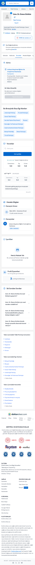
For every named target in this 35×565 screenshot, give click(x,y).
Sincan (7, 350)
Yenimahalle (8, 342)
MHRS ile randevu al (25, 38)
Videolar (3, 418)
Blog (10, 418)
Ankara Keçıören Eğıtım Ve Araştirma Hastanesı (16, 70)
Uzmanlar (4, 481)
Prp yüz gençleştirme (11, 392)
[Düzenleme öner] (15, 17)
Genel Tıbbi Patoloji (10, 116)
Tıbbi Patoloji (14, 9)
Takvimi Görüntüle (17, 97)
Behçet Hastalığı (9, 131)
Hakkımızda (4, 498)
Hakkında (12, 55)
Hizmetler (4, 489)
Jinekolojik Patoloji (9, 113)
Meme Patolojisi (21, 131)
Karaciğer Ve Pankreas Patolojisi (13, 124)
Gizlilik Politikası (5, 505)
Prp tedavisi (8, 403)
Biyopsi (25, 120)
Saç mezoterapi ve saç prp (12, 397)
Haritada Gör (10, 74)
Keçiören (7, 345)
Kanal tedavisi (9, 400)
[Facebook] (13, 563)
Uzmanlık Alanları (6, 484)
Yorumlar (18, 55)
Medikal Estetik (9, 389)
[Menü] (32, 3)
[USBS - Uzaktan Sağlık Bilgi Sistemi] (24, 440)
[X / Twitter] (16, 563)
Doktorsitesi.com (6, 519)
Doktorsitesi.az (5, 522)
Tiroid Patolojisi (8, 135)
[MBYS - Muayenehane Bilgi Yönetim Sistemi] (10, 440)
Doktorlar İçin (23, 481)
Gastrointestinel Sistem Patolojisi (13, 128)
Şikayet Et (28, 192)
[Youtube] (22, 563)
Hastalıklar (4, 486)
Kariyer (23, 487)
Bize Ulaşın (4, 501)
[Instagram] (19, 563)
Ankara (23, 9)
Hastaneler (4, 491)
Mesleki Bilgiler (27, 55)
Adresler (5, 55)
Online (15, 418)
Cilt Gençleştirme (10, 394)
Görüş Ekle (17, 154)
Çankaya (7, 339)
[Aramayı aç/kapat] (5, 148)
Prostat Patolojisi (23, 113)
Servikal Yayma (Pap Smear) (12, 120)
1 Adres (13, 33)
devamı (14, 29)
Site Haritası (4, 513)
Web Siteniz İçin (23, 484)
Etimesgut (7, 347)
